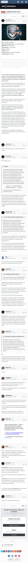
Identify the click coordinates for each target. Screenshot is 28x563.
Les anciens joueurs (19, 13)
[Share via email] (18, 551)
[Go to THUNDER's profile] (2, 378)
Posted (10, 21)
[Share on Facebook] (4, 551)
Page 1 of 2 (14, 16)
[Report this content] (23, 21)
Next (23, 16)
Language (10, 559)
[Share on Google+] (6, 551)
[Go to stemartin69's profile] (2, 396)
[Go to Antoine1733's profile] (2, 212)
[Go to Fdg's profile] (2, 257)
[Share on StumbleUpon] (16, 551)
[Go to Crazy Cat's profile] (2, 269)
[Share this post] (25, 21)
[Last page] (26, 16)
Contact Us (17, 559)
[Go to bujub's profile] (2, 446)
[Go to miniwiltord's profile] (2, 20)
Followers (13, 540)
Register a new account (14, 525)
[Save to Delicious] (11, 551)
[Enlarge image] (14, 32)
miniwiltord (4, 13)
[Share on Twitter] (2, 551)
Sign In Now (14, 534)
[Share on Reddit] (13, 551)
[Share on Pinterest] (20, 551)
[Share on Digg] (9, 551)
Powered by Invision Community (14, 560)
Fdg (16, 274)
